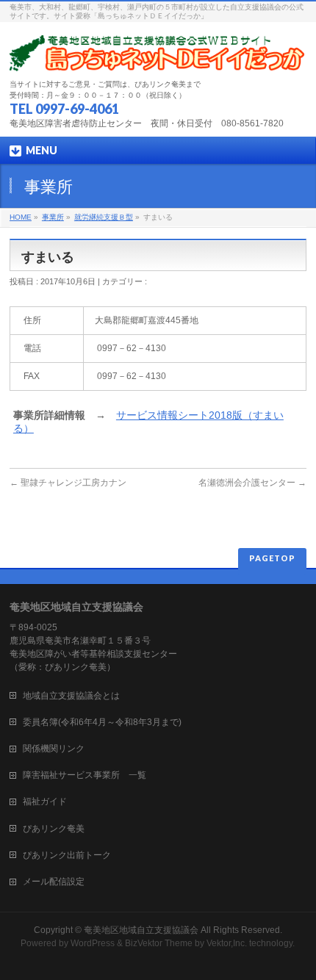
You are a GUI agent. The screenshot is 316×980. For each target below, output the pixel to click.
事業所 (53, 217)
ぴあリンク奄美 (54, 829)
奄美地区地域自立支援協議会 (141, 930)
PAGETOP (272, 558)
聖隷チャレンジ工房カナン (68, 483)
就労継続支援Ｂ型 (103, 217)
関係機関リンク (54, 748)
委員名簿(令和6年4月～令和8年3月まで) (102, 722)
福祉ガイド (45, 801)
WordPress (93, 943)
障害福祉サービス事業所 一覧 (84, 775)
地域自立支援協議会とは (80, 696)
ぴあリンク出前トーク (67, 855)
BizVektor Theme (159, 943)
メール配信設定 (54, 881)
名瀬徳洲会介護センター (252, 483)
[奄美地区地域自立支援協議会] (158, 55)
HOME (21, 217)
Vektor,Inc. (227, 943)
